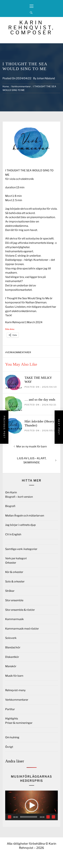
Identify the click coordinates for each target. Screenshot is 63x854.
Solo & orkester (15, 581)
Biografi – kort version (19, 496)
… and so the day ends (40, 399)
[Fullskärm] (53, 817)
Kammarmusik (14, 619)
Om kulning (12, 737)
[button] (31, 805)
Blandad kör (12, 647)
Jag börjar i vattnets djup (20, 524)
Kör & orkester (14, 572)
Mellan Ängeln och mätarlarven (24, 515)
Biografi (10, 506)
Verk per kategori (16, 558)
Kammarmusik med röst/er (22, 628)
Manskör (10, 666)
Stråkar (9, 590)
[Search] (31, 12)
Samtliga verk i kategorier (21, 549)
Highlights (11, 718)
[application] (31, 805)
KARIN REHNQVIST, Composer (31, 27)
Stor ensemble (14, 600)
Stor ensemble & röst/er (20, 609)
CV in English (13, 534)
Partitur (10, 709)
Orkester (10, 562)
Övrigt (9, 746)
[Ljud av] (48, 817)
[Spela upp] (9, 817)
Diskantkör (12, 657)
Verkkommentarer (19, 352)
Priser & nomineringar (18, 722)
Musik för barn (14, 675)
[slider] (28, 817)
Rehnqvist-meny (15, 690)
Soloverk (10, 638)
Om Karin (11, 492)
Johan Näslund (46, 78)
